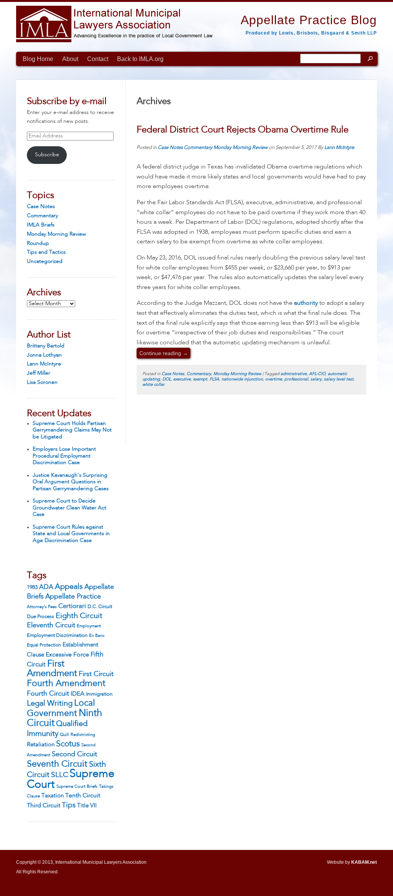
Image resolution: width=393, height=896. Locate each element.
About (70, 59)
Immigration (99, 694)
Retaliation (40, 745)
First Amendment (52, 669)
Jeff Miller (38, 373)
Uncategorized (45, 261)
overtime (273, 379)
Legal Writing (50, 704)
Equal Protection (44, 645)
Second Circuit (74, 754)
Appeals (69, 587)
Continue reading (163, 353)
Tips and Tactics (46, 252)
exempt (200, 379)
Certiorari (72, 606)
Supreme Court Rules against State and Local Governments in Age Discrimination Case (71, 533)
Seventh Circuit (57, 764)
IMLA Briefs (40, 225)
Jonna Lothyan (44, 355)
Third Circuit (43, 806)
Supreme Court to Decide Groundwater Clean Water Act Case (69, 507)
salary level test (338, 379)
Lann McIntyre (44, 364)
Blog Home (38, 59)
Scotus (68, 744)
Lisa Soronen (42, 382)
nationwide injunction (242, 379)
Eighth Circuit (79, 616)
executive (182, 379)
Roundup (38, 243)
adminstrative (294, 374)
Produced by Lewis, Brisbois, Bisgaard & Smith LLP (311, 33)
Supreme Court (70, 779)
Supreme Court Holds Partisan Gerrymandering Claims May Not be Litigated (72, 430)
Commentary (42, 215)
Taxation (52, 795)
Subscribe (47, 154)
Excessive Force (67, 655)
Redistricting (83, 734)
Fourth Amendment (66, 683)
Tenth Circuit (82, 796)
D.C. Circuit (100, 606)
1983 (32, 587)
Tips (69, 805)
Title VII (87, 805)
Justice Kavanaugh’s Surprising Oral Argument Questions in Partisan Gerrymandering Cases (71, 482)
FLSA (214, 379)
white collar (153, 385)
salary (316, 379)
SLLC (59, 775)
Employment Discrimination (57, 635)
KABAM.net (364, 862)
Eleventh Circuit (51, 625)
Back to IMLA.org (140, 59)
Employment (89, 626)
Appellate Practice (73, 596)
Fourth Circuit (48, 693)
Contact (97, 59)
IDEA (77, 694)
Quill (64, 734)
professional (296, 379)
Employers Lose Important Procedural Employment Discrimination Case (64, 455)
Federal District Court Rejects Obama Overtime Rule (242, 130)
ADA (46, 587)
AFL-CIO (317, 374)
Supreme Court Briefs (76, 787)
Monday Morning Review (56, 234)
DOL (166, 379)
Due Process (40, 616)
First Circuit (96, 674)
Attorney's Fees (42, 607)
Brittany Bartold (45, 346)
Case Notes (41, 206)
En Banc (96, 636)
